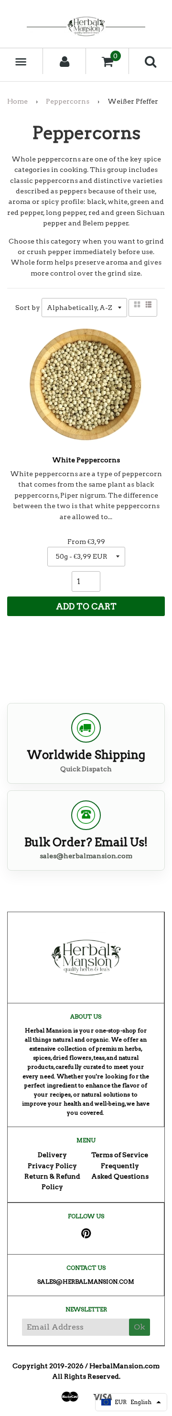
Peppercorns (67, 101)
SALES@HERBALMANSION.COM (85, 1281)
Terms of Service (119, 1155)
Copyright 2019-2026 (48, 1366)
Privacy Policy (52, 1166)
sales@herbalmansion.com (86, 856)
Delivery (52, 1155)
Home (17, 101)
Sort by (27, 307)
